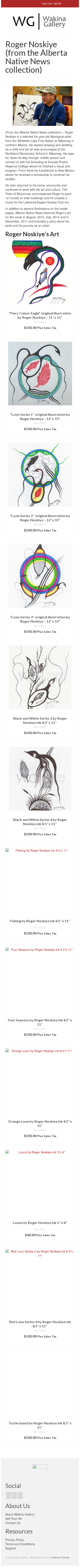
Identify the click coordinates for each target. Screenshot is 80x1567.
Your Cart (51, 3)
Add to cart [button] (40, 334)
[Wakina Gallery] (40, 21)
